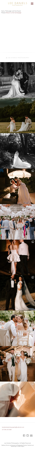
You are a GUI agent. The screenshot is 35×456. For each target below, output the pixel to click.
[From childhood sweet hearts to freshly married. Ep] (17, 257)
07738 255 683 (7, 430)
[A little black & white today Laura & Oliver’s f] (17, 151)
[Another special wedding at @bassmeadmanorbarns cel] (17, 186)
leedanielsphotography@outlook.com (13, 427)
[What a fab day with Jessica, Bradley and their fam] (17, 399)
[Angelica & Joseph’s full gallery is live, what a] (17, 80)
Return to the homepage (13, 13)
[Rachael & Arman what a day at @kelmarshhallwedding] (17, 328)
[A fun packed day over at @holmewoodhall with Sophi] (17, 222)
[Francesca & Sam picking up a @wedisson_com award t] (17, 364)
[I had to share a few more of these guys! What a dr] (17, 115)
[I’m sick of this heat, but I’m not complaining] (17, 293)
